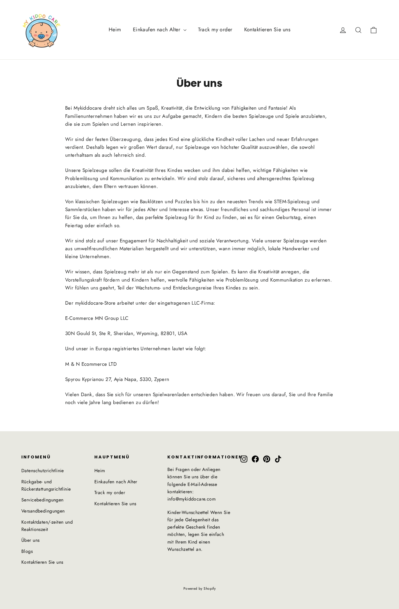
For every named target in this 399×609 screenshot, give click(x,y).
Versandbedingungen (43, 511)
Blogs (27, 551)
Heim (115, 29)
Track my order (215, 29)
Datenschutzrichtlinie (42, 470)
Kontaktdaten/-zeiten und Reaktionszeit (47, 526)
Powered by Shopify (199, 588)
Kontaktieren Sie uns (267, 29)
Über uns (30, 540)
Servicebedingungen (42, 499)
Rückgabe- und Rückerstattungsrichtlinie (46, 485)
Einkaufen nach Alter (157, 29)
